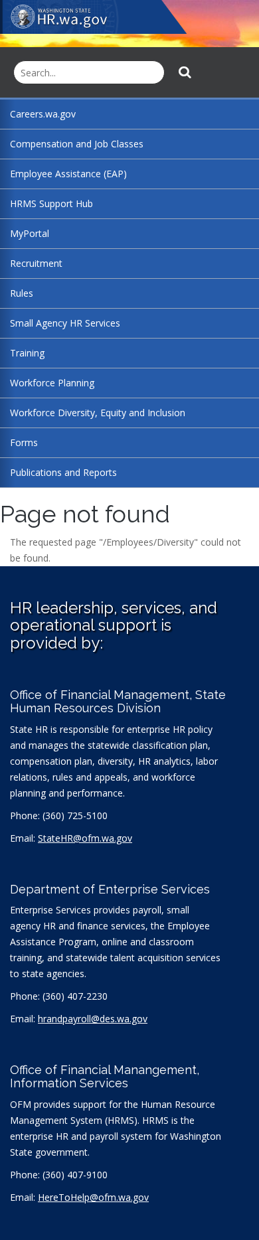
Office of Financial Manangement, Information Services (104, 1076)
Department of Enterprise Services (110, 889)
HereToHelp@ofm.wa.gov (93, 1197)
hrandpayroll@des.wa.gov (92, 1018)
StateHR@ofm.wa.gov (85, 838)
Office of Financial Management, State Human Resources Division (118, 701)
